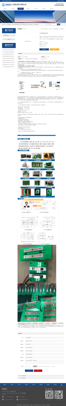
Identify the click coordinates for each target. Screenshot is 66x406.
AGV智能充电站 (6, 35)
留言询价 (54, 49)
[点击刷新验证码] (35, 366)
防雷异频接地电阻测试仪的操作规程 (8, 56)
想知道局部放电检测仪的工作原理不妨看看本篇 (9, 60)
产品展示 (50, 28)
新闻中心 (28, 8)
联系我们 (51, 8)
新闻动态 (26, 384)
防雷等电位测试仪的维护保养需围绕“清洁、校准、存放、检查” (9, 58)
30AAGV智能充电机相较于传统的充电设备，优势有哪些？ (9, 66)
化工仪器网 (23, 393)
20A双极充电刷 (23, 375)
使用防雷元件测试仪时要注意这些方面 (9, 62)
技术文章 (36, 8)
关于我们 (12, 8)
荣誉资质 (40, 384)
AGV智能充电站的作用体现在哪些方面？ (9, 49)
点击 (14, 35)
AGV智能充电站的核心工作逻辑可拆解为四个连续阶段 (9, 64)
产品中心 (20, 8)
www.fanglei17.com (13, 391)
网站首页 (5, 8)
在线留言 (43, 8)
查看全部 (8, 39)
